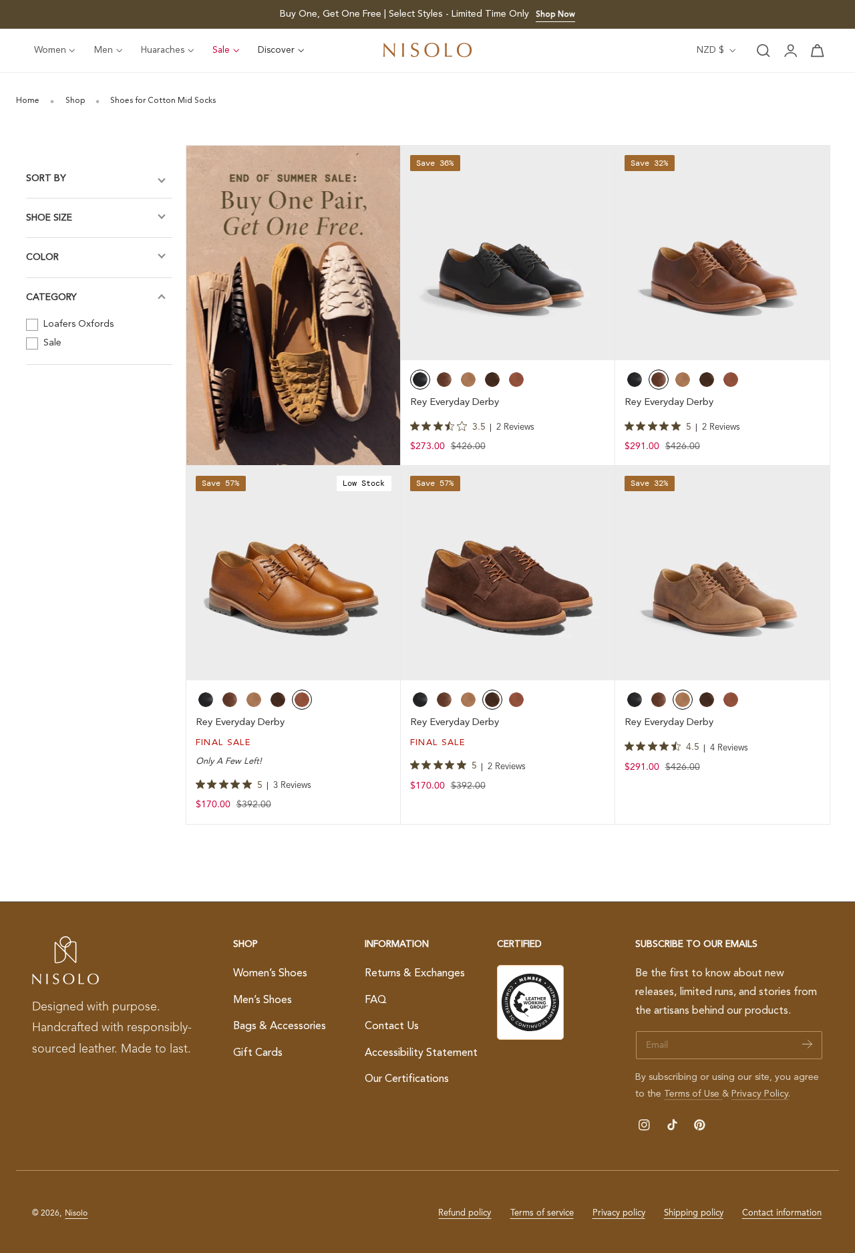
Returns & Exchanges (415, 973)
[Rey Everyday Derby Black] (508, 253)
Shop (75, 101)
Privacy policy (618, 1213)
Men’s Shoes (262, 1000)
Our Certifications (407, 1080)
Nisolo (76, 1214)
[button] (763, 51)
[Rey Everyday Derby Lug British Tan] (293, 573)
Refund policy (464, 1213)
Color (42, 258)
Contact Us (392, 1026)
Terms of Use (693, 1094)
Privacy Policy (759, 1094)
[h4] (293, 306)
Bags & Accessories (279, 1026)
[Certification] (530, 1002)
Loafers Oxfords (77, 324)
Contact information (782, 1213)
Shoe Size (49, 218)
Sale (51, 342)
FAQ (376, 1000)
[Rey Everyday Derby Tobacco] (722, 573)
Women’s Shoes (270, 973)
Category (51, 297)
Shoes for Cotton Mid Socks (163, 101)
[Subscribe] (807, 1044)
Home (27, 101)
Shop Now (555, 15)
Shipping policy (693, 1213)
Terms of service (542, 1213)
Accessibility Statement (421, 1053)
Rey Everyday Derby (454, 403)
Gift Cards (258, 1053)
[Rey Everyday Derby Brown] (722, 253)
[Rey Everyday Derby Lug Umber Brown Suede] (508, 573)
